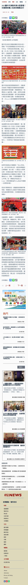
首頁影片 (22, 459)
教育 (5, 537)
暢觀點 (21, 1)
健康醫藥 (6, 508)
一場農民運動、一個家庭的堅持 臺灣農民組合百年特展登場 (14, 384)
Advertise (6, 573)
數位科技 (6, 532)
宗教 (5, 539)
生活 (17, 1)
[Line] (9, 581)
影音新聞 (19, 397)
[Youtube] (7, 581)
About (5, 570)
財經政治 (20, 321)
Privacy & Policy (8, 575)
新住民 (5, 513)
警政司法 (6, 511)
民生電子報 (21, 331)
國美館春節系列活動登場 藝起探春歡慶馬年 (14, 446)
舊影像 (5, 551)
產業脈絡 (20, 351)
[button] (21, 367)
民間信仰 (6, 553)
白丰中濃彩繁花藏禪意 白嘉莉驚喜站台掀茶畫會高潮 (14, 414)
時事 (13, 1)
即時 (9, 1)
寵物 (5, 542)
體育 (5, 544)
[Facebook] (5, 581)
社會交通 (6, 516)
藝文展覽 (14, 397)
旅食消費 (6, 534)
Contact (6, 577)
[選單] (25, 2)
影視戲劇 (20, 341)
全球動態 (6, 521)
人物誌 (5, 555)
